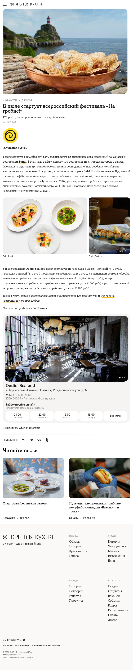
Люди (112, 536)
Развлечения (116, 556)
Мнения (113, 551)
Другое (27, 100)
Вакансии (114, 596)
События (114, 601)
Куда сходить (78, 551)
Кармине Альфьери (33, 176)
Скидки (113, 587)
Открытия (115, 591)
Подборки (76, 591)
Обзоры (74, 542)
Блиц (111, 561)
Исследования (118, 610)
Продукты (76, 601)
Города (74, 556)
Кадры (112, 606)
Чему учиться (117, 547)
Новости (10, 100)
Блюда (74, 518)
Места (73, 536)
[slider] (66, 349)
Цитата (113, 615)
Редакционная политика (46, 645)
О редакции (22, 645)
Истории (89, 518)
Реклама (8, 645)
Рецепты (75, 596)
